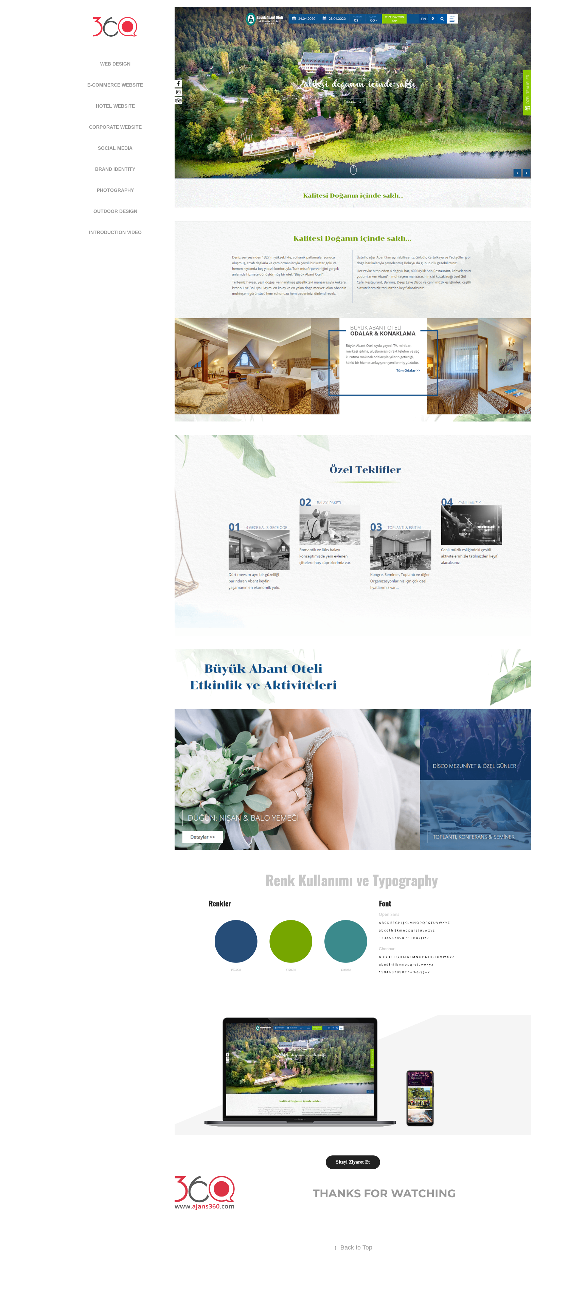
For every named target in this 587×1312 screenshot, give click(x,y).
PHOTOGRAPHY (115, 190)
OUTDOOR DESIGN (115, 211)
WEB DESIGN (115, 64)
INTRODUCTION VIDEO (115, 232)
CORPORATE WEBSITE (115, 127)
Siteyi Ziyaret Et (353, 1162)
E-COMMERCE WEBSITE (115, 85)
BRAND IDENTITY (115, 169)
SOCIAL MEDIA (115, 148)
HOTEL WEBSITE (115, 106)
